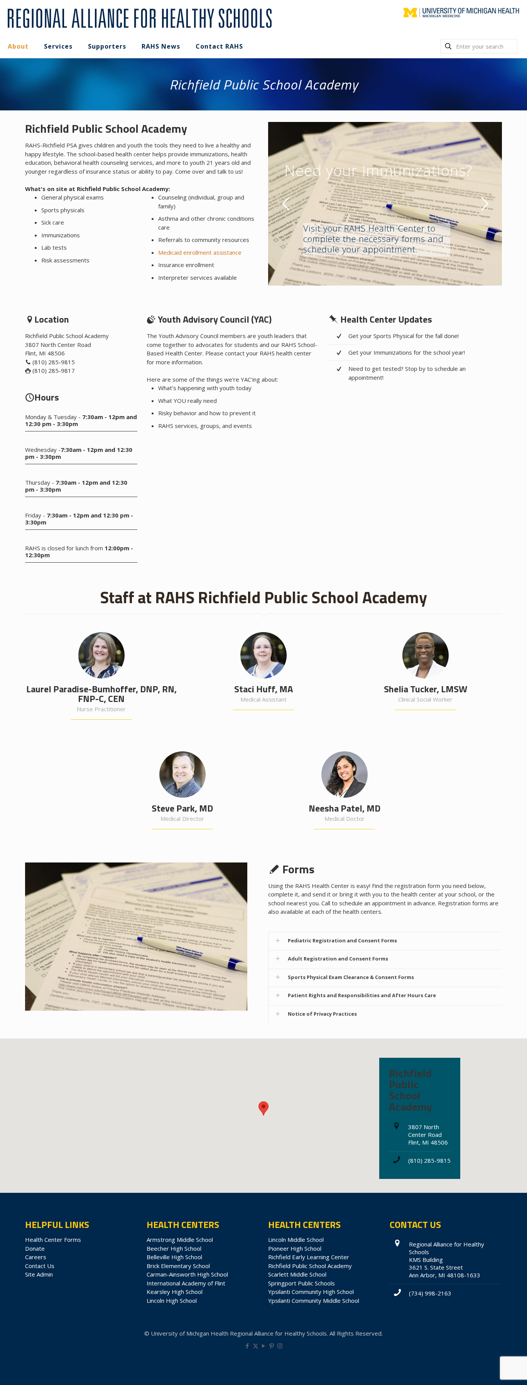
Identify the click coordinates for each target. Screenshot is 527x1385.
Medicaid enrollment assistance (200, 252)
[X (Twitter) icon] (255, 1345)
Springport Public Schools (301, 1283)
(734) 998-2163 (430, 1293)
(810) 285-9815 (429, 1160)
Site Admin (39, 1274)
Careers (35, 1257)
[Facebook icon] (247, 1345)
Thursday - (76, 486)
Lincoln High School (172, 1300)
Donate (35, 1248)
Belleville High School (174, 1257)
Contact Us (39, 1266)
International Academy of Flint (186, 1283)
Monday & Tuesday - (81, 420)
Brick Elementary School (178, 1266)
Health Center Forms (53, 1239)
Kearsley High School (175, 1291)
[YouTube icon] (264, 1345)
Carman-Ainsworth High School (187, 1274)
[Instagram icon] (280, 1345)
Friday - (79, 518)
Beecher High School (174, 1248)
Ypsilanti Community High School (311, 1291)
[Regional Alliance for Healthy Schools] (139, 17)
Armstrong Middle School (180, 1239)
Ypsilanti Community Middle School (313, 1300)
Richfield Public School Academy (310, 1266)
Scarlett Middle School (297, 1274)
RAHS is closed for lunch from (79, 551)
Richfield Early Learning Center (308, 1257)
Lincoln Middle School (296, 1239)
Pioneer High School (294, 1248)
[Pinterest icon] (272, 1345)
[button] (385, 941)
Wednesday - (78, 453)
